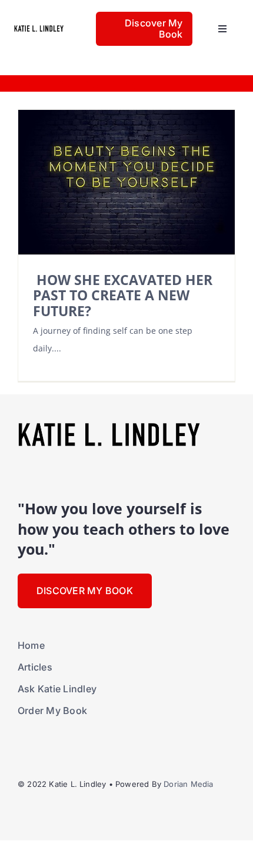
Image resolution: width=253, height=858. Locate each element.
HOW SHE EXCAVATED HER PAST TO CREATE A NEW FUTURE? (122, 295)
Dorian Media (188, 784)
